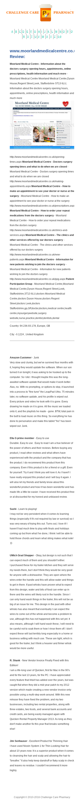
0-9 (59, 36)
